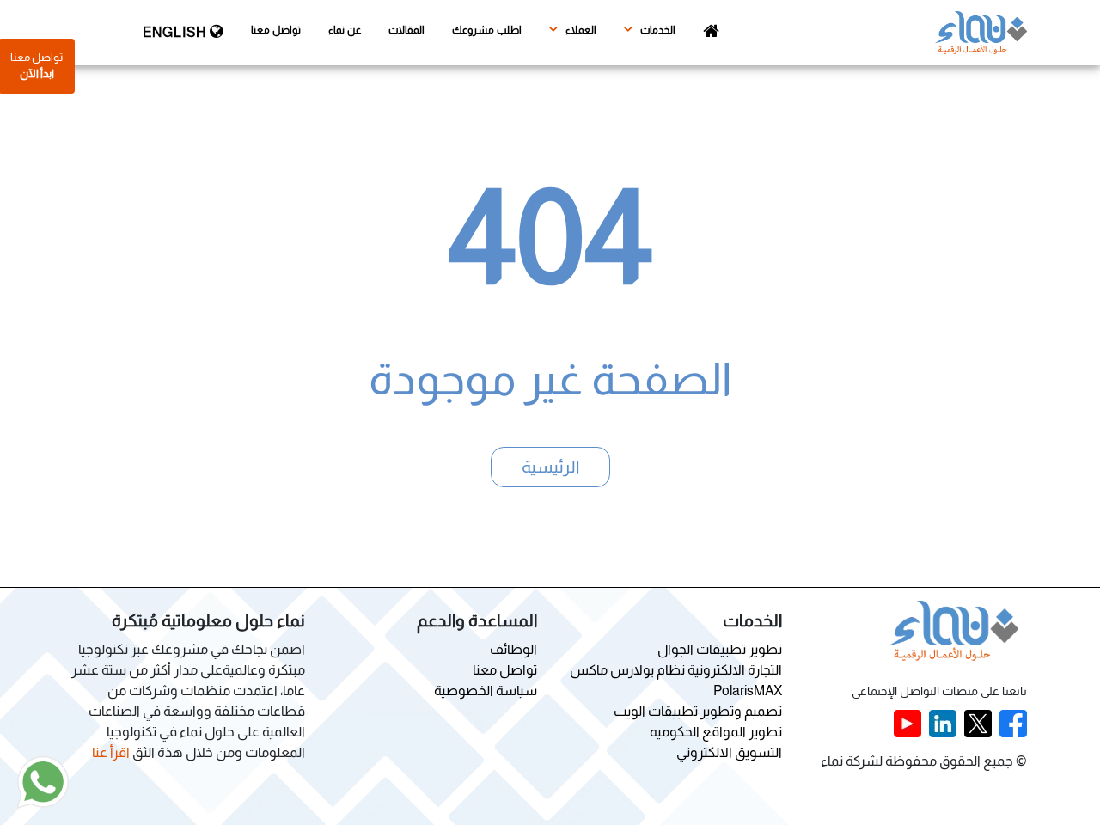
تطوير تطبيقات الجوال (719, 649)
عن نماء (344, 30)
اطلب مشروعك (487, 30)
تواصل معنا (276, 30)
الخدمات (656, 30)
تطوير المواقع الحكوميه (716, 731)
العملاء (579, 30)
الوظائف (513, 649)
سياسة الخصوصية (485, 690)
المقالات (406, 30)
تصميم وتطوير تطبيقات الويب (698, 711)
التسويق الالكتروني (729, 752)
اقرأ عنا (111, 752)
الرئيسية (550, 466)
